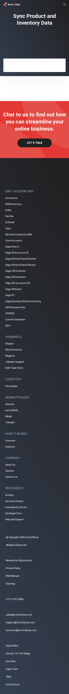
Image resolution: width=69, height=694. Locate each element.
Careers (9, 470)
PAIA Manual (12, 576)
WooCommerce (13, 349)
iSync (8, 228)
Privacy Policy (13, 568)
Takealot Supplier (14, 361)
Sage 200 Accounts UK (17, 283)
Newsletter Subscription (19, 560)
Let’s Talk (34, 142)
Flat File (9, 216)
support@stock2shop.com (20, 622)
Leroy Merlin (11, 410)
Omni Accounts (13, 240)
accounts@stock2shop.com (21, 630)
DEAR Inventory (13, 204)
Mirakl (8, 416)
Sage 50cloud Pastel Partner (20, 258)
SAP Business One (15, 307)
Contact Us (11, 477)
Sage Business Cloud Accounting (23, 301)
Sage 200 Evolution (15, 277)
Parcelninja (11, 386)
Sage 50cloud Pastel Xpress (20, 264)
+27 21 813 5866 (15, 599)
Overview (10, 440)
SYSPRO (10, 313)
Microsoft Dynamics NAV (18, 234)
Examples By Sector (16, 507)
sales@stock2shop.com (19, 614)
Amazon (9, 404)
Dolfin (8, 210)
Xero (7, 325)
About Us (10, 464)
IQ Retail (9, 222)
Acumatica (11, 198)
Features (10, 446)
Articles (9, 495)
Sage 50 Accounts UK (16, 252)
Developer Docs (13, 513)
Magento (10, 355)
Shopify (9, 343)
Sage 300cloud (13, 289)
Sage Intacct (12, 246)
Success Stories (14, 501)
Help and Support (14, 519)
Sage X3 (9, 295)
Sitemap (10, 583)
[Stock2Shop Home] (11, 4)
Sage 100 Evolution (15, 271)
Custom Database (15, 319)
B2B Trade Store (14, 368)
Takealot (10, 422)
